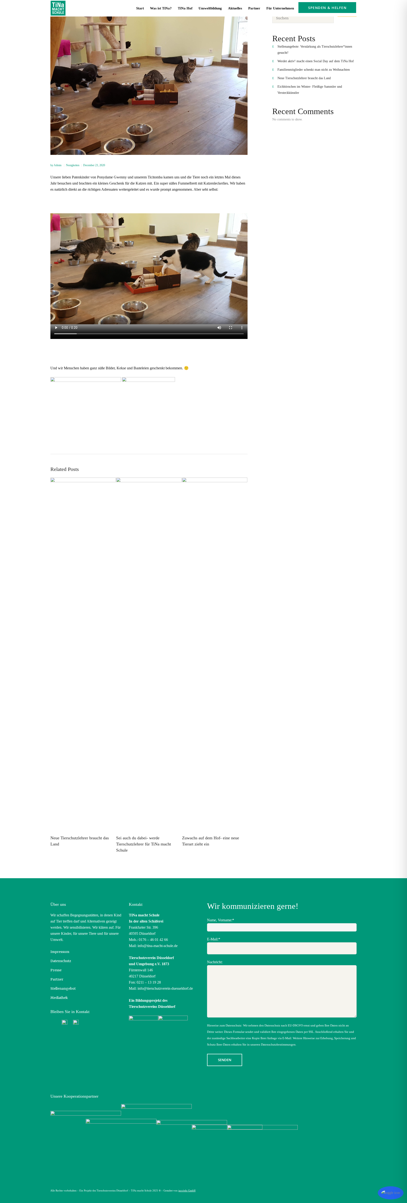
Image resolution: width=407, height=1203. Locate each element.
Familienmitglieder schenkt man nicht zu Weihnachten (313, 69)
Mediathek (59, 998)
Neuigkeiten (72, 165)
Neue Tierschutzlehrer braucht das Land (304, 78)
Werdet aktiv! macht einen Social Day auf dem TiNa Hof (315, 61)
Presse (55, 970)
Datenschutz (60, 961)
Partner (56, 979)
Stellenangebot (63, 988)
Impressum (59, 952)
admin (58, 165)
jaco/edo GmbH (186, 1190)
